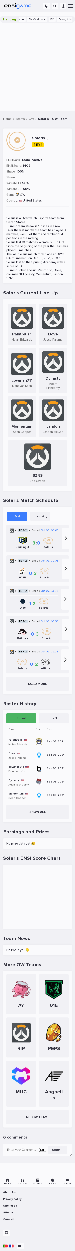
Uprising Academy (43, 262)
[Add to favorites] (48, 138)
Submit (57, 1150)
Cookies (8, 1219)
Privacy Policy (12, 1199)
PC (45, 19)
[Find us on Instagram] (6, 1233)
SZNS (10, 278)
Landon (58, 274)
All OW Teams (37, 1117)
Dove (57, 270)
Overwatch (29, 218)
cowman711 (14, 274)
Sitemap (8, 1212)
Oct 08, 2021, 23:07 (46, 258)
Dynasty (28, 274)
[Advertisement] (37, 66)
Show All (37, 812)
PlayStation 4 (30, 19)
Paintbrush (45, 270)
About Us (9, 1192)
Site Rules (10, 1205)
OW (22, 195)
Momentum (43, 274)
